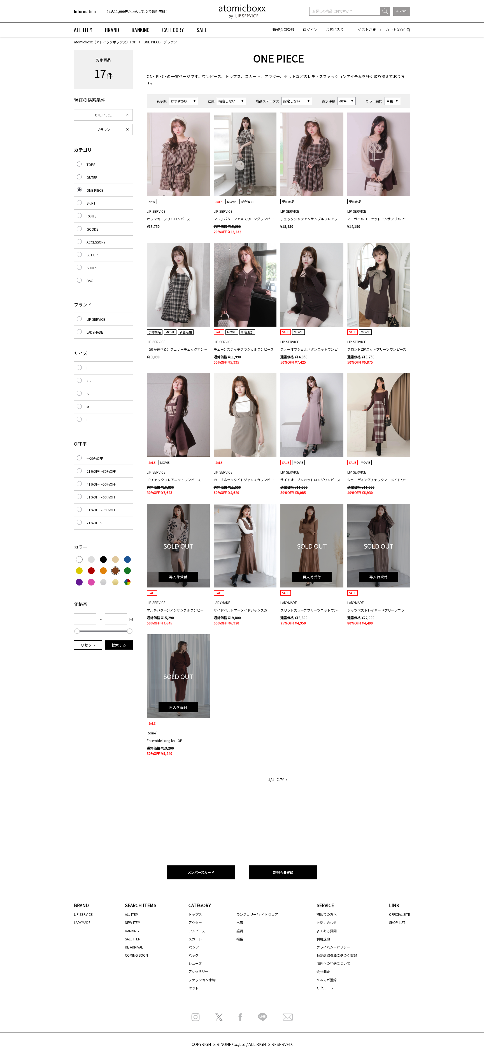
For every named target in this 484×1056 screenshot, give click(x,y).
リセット (88, 645)
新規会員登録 (283, 29)
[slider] (77, 631)
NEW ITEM (132, 922)
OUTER (92, 177)
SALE (202, 29)
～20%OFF (95, 458)
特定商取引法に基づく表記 (337, 955)
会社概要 (323, 971)
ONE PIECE (157, 76)
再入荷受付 (178, 576)
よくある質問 (327, 930)
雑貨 (239, 930)
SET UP (92, 254)
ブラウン (103, 129)
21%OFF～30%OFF (101, 471)
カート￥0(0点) (398, 29)
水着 (239, 922)
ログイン (310, 29)
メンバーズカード (201, 872)
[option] (143, 11)
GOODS (92, 229)
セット (290, 76)
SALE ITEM (133, 938)
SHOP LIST (397, 922)
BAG (90, 280)
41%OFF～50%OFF (101, 484)
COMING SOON (136, 955)
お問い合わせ (327, 922)
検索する (118, 645)
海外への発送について (333, 963)
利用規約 (323, 938)
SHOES (92, 267)
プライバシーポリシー (333, 947)
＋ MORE (401, 11)
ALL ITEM (83, 29)
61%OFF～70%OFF (101, 509)
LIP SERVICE (96, 319)
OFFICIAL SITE (399, 914)
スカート (252, 76)
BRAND (112, 29)
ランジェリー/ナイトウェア (257, 914)
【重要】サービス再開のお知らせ (132, 11)
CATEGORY (173, 29)
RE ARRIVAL (134, 947)
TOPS (91, 164)
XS (88, 380)
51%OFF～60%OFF (101, 497)
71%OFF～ (95, 522)
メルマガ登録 (327, 979)
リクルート (325, 987)
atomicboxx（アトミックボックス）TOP (105, 41)
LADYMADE (95, 332)
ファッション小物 (202, 979)
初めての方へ (327, 914)
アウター (272, 76)
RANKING (141, 29)
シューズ (195, 963)
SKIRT (91, 203)
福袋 (239, 938)
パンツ (194, 947)
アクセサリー (198, 971)
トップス (233, 76)
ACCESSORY (96, 242)
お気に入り (335, 29)
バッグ (194, 955)
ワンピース (211, 76)
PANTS (91, 216)
